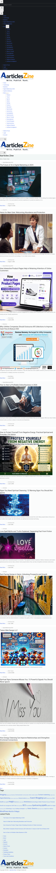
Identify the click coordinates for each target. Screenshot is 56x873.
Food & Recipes (10, 121)
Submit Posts (6, 131)
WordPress (4, 811)
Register (5, 842)
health (45, 798)
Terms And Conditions (8, 856)
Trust (26, 808)
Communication (18, 794)
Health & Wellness (7, 91)
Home (4, 83)
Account (5, 135)
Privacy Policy (6, 854)
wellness (51, 808)
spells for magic (51, 805)
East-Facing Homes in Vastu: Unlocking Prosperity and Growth (23, 574)
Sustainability (10, 113)
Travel (8, 97)
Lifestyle (5, 209)
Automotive (9, 111)
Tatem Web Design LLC (9, 630)
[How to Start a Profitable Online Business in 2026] (20, 401)
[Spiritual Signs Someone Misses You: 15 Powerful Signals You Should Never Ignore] (26, 702)
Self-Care (14, 805)
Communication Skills (27, 794)
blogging (3, 795)
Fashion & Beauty (11, 125)
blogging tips (8, 794)
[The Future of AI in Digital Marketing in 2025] (20, 181)
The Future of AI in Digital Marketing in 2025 (16, 165)
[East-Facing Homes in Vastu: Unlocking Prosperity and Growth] (26, 595)
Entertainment (10, 119)
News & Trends (10, 117)
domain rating (12, 798)
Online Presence (42, 802)
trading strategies (20, 808)
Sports (8, 99)
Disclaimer (5, 850)
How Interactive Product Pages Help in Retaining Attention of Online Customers (22, 825)
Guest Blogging (36, 798)
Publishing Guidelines (8, 852)
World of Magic (14, 811)
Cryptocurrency (10, 123)
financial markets (23, 798)
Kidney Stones (49, 798)
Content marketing (44, 795)
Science (8, 105)
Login (4, 133)
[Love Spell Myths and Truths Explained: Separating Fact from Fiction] (17, 545)
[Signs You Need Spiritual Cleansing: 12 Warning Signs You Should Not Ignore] (14, 505)
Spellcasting (36, 805)
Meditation (16, 801)
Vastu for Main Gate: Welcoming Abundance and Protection (22, 212)
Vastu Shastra (32, 808)
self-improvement (19, 805)
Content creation (34, 794)
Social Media (29, 805)
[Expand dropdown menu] (7, 93)
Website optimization (40, 808)
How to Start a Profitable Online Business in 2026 (18, 385)
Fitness (28, 798)
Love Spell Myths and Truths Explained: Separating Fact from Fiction (26, 531)
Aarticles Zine (12, 870)
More (4, 93)
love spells (6, 802)
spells (44, 805)
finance (17, 798)
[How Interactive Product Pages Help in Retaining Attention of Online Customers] (26, 291)
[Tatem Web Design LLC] (23, 649)
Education (9, 107)
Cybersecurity (10, 115)
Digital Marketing (5, 798)
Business (5, 87)
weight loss (46, 808)
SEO (24, 805)
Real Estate (9, 109)
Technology (6, 85)
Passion (48, 801)
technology (9, 808)
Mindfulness (27, 802)
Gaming (8, 103)
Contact (5, 848)
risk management (8, 805)
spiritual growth (3, 808)
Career (8, 101)
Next (1, 788)
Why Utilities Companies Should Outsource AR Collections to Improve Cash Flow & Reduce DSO (26, 828)
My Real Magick (34, 802)
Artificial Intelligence (12, 127)
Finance (8, 95)
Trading (13, 808)
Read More (2, 205)
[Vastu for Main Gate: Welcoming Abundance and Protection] (26, 233)
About (4, 838)
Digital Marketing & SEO (9, 89)
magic (11, 801)
